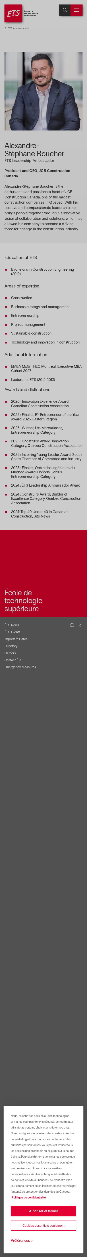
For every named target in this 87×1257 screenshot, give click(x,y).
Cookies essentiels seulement (43, 1225)
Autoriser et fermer (43, 1211)
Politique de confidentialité (29, 1197)
